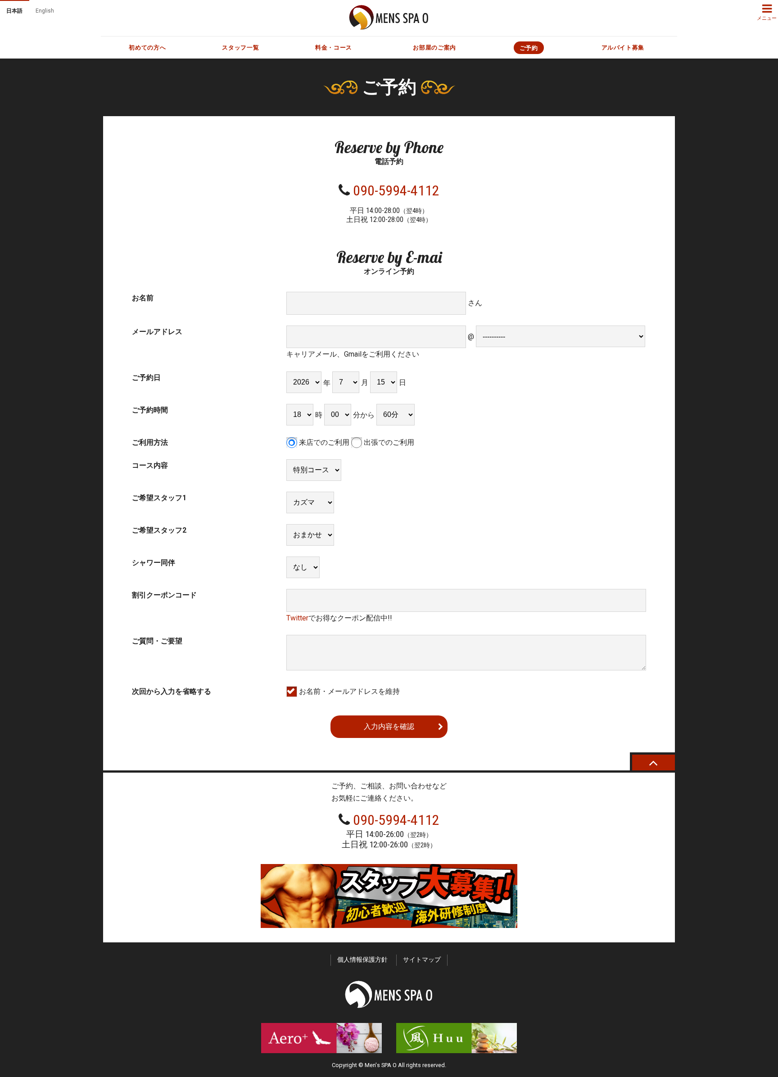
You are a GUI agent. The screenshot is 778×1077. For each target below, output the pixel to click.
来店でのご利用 (323, 442)
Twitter (297, 618)
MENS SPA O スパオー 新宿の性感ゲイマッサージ (389, 17)
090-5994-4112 (396, 190)
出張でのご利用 (388, 442)
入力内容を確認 (389, 726)
